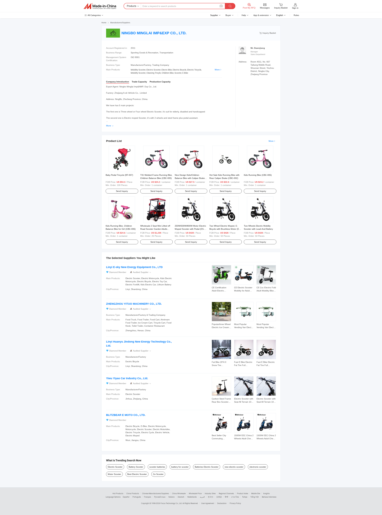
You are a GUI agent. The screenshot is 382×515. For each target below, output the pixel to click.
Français (147, 497)
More (217, 69)
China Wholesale (179, 493)
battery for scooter (180, 467)
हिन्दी (226, 497)
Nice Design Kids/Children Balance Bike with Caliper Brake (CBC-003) (190, 178)
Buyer (228, 15)
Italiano (171, 497)
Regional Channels (226, 493)
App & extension (261, 15)
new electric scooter (234, 467)
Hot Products (118, 493)
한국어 (210, 497)
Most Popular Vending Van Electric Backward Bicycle (243, 327)
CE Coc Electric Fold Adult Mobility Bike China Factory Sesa (266, 290)
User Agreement (207, 503)
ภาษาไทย (235, 497)
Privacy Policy (235, 503)
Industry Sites (210, 493)
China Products (132, 493)
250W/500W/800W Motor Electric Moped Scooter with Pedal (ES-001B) (190, 229)
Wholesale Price (195, 493)
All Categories (94, 15)
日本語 (219, 497)
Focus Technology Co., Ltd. (171, 503)
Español (126, 497)
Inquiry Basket (267, 33)
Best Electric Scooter (137, 474)
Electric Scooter (115, 467)
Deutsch (181, 497)
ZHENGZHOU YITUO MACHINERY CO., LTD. (134, 303)
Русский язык (159, 497)
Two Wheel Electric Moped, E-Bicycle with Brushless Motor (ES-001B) (225, 229)
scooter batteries (157, 467)
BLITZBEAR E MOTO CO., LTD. (125, 414)
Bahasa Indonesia (269, 497)
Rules (296, 15)
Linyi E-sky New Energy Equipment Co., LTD (134, 267)
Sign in (295, 8)
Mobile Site (255, 493)
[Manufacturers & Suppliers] (100, 6)
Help (244, 15)
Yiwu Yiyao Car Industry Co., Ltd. (127, 378)
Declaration (222, 503)
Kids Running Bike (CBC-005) (258, 175)
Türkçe (244, 497)
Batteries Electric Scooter (206, 467)
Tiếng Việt (254, 497)
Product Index (242, 493)
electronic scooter (257, 467)
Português (137, 497)
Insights (266, 493)
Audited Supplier (142, 272)
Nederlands (192, 497)
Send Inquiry (122, 191)
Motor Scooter (114, 474)
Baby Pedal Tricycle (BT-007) (119, 175)
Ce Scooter (158, 474)
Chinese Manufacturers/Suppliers (155, 493)
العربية (202, 497)
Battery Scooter (136, 467)
